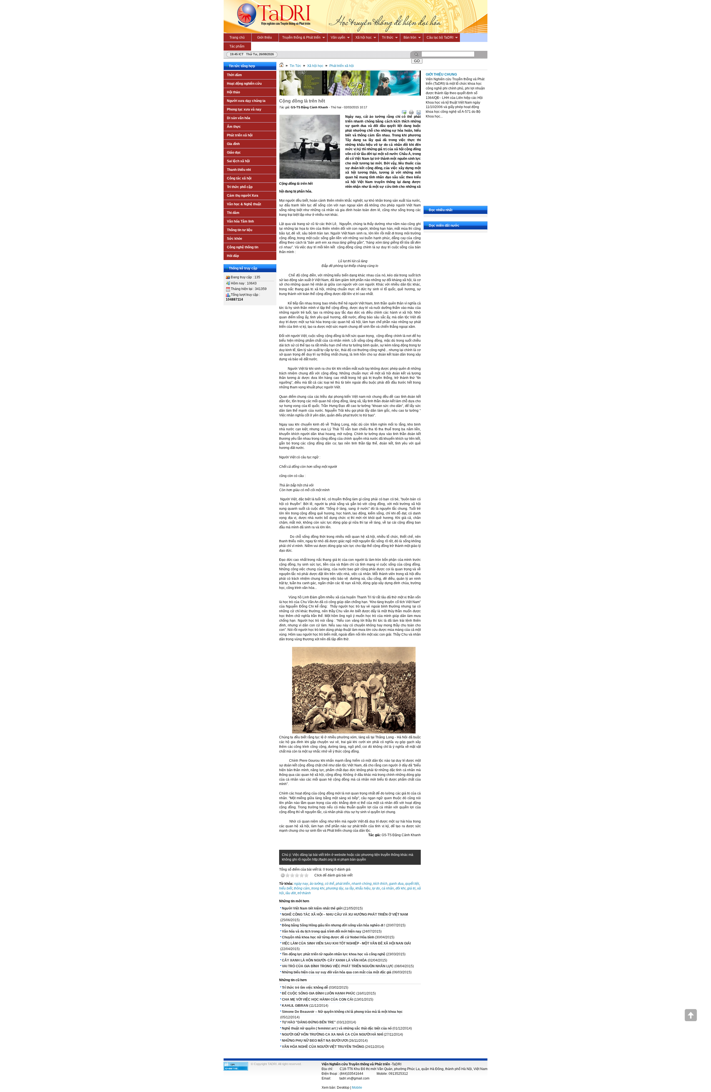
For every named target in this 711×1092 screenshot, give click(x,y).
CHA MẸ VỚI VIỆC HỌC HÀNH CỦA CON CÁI (317, 999)
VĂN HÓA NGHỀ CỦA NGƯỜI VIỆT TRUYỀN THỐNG (323, 1047)
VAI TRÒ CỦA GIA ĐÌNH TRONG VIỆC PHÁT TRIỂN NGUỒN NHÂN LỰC (338, 966)
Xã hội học (315, 66)
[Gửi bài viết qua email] (404, 112)
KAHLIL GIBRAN (295, 1006)
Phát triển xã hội (341, 66)
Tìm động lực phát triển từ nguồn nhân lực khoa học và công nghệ (333, 954)
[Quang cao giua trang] (350, 94)
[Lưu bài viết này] (418, 112)
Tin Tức (295, 66)
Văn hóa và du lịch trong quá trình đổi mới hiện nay (321, 931)
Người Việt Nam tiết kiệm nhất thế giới (312, 908)
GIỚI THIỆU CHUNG (441, 74)
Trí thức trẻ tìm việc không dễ (305, 987)
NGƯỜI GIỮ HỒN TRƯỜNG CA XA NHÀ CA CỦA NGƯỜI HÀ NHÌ (332, 1034)
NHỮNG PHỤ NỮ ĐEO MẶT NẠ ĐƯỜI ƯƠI (315, 1041)
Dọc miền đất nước (444, 226)
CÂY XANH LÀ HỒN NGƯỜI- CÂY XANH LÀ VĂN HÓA (324, 960)
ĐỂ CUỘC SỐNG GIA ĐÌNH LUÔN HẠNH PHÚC (319, 993)
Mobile (357, 1087)
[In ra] (411, 112)
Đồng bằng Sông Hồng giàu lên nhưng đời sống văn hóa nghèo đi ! (333, 925)
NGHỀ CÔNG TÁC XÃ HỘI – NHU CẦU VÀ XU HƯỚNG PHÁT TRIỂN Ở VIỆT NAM (345, 914)
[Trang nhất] (281, 66)
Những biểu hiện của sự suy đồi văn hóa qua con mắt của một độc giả (336, 972)
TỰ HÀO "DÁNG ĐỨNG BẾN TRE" (309, 1022)
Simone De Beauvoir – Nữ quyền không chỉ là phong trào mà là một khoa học (342, 1012)
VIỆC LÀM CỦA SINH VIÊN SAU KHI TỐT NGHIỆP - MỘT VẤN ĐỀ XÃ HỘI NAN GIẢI (346, 943)
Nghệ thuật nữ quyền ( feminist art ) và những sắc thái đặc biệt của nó (337, 1028)
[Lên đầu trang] (690, 1020)
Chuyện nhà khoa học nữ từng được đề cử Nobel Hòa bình (328, 937)
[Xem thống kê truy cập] (236, 1069)
